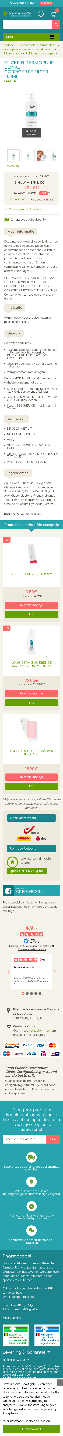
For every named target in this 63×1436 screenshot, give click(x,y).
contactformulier (40, 1030)
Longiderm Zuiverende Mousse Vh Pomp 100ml (31, 664)
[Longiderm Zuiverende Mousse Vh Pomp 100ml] (31, 641)
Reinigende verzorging (40, 53)
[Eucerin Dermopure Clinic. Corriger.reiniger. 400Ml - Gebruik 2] (42, 155)
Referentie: (37, 199)
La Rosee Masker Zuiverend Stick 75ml (32, 753)
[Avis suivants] (54, 971)
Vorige (11, 144)
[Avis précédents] (8, 971)
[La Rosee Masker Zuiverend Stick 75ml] (31, 729)
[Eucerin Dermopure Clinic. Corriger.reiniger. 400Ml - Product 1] (13, 155)
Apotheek (9, 45)
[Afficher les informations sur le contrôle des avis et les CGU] (53, 945)
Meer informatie (13, 1421)
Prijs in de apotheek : (25, 176)
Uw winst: (19, 193)
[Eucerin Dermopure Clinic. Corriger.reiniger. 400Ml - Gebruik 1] (28, 155)
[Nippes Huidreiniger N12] (31, 552)
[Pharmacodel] (17, 14)
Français (46, 3)
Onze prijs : (31, 182)
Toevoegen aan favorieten (25, 209)
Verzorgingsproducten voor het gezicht (28, 49)
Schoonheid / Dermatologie (38, 45)
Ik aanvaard (31, 1429)
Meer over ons (12, 1317)
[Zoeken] (56, 24)
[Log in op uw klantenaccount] (41, 14)
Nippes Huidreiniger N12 (31, 574)
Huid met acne (12, 53)
